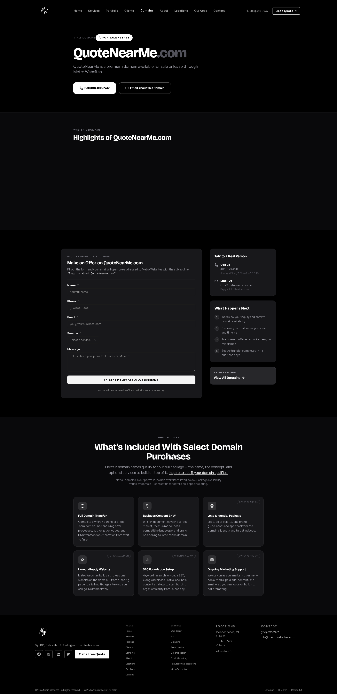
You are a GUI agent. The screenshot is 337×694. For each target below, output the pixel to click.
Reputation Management (183, 663)
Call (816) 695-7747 (97, 88)
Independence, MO (228, 632)
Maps (222, 635)
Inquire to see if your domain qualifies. (198, 472)
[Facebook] (39, 654)
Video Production (179, 669)
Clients (129, 10)
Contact (219, 10)
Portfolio (112, 10)
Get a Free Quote (92, 654)
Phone (73, 301)
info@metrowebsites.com (237, 285)
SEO (173, 636)
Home (78, 10)
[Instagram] (49, 654)
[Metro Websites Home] (43, 632)
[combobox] (83, 339)
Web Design (176, 631)
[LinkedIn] (58, 654)
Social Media (177, 647)
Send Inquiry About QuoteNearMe (134, 379)
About (164, 10)
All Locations (222, 651)
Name (73, 285)
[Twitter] (68, 654)
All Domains (86, 37)
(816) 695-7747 (259, 10)
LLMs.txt (282, 690)
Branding (175, 641)
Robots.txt (296, 690)
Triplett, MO (224, 641)
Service (74, 333)
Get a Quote (284, 10)
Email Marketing (179, 658)
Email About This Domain (147, 88)
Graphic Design (178, 652)
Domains (146, 10)
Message (73, 349)
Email (72, 317)
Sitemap (269, 690)
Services (94, 10)
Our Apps (200, 10)
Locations (181, 10)
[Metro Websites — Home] (44, 11)
